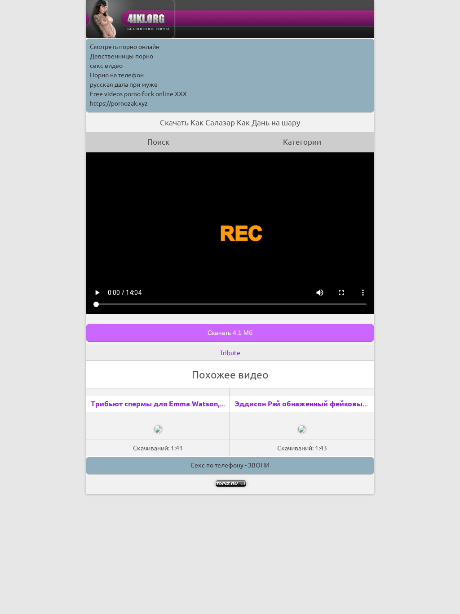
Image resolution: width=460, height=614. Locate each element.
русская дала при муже (124, 84)
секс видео (106, 65)
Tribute (230, 352)
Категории (302, 142)
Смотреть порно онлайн (124, 46)
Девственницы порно (121, 56)
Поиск (158, 142)
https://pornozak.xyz (119, 103)
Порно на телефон (117, 75)
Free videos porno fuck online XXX (138, 94)
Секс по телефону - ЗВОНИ (230, 465)
